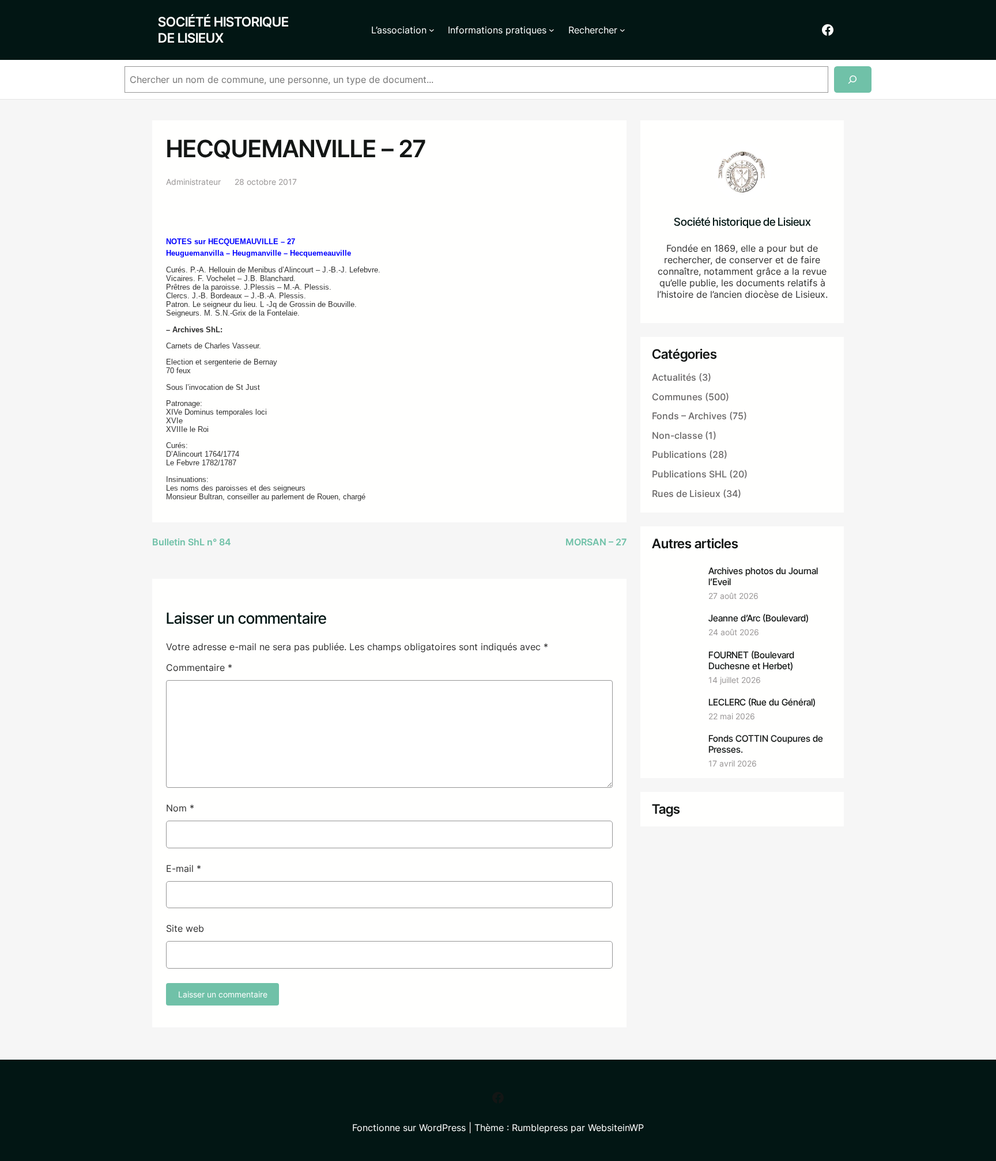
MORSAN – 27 (596, 542)
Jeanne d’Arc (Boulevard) (758, 618)
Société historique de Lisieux (223, 30)
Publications (679, 454)
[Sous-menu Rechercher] (622, 30)
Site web (185, 928)
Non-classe (677, 435)
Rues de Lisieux (686, 493)
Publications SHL (689, 474)
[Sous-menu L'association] (432, 30)
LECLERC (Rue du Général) (762, 702)
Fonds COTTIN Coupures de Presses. (765, 744)
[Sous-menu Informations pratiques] (551, 30)
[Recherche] (852, 79)
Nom (180, 808)
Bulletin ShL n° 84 (191, 542)
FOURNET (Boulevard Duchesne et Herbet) (751, 660)
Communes (677, 397)
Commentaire (199, 667)
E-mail (183, 868)
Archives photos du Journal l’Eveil (763, 576)
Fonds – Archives (689, 416)
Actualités (674, 377)
